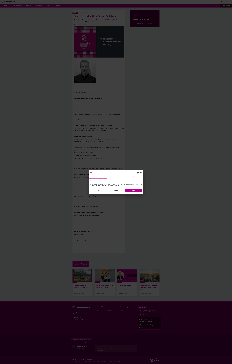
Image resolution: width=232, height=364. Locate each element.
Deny (99, 190)
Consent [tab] (98, 176)
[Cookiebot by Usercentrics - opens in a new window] (136, 173)
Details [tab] (116, 176)
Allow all (133, 190)
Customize (115, 190)
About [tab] (134, 176)
